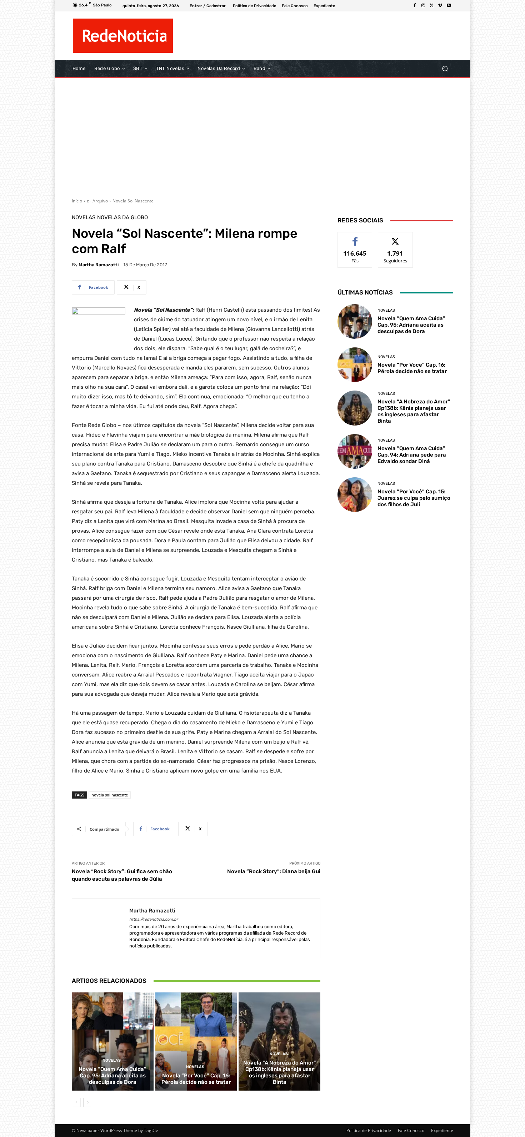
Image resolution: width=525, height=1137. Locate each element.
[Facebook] (414, 5)
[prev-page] (76, 1102)
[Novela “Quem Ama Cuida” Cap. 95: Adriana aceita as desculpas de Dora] (113, 1041)
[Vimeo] (440, 5)
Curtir (355, 237)
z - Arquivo (97, 201)
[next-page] (87, 1102)
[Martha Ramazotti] (100, 928)
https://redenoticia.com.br (153, 919)
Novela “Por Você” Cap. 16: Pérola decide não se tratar (196, 1078)
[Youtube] (449, 5)
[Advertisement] (262, 135)
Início (77, 201)
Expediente (442, 1130)
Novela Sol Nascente (133, 201)
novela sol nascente (109, 795)
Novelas (83, 217)
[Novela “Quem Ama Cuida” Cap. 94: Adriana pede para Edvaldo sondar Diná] (355, 451)
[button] (444, 68)
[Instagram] (423, 5)
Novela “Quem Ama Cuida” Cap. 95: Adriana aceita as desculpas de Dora (112, 1075)
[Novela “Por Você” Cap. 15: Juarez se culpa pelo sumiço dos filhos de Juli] (355, 494)
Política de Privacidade (368, 1130)
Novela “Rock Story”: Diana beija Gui (273, 871)
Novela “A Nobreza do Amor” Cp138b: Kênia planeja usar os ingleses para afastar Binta (279, 1072)
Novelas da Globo (122, 217)
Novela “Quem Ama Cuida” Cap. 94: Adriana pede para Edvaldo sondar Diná (412, 454)
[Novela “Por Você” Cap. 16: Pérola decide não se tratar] (196, 1041)
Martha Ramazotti (99, 264)
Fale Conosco (411, 1130)
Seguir (395, 237)
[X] (432, 5)
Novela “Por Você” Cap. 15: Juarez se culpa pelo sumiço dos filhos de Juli (414, 498)
